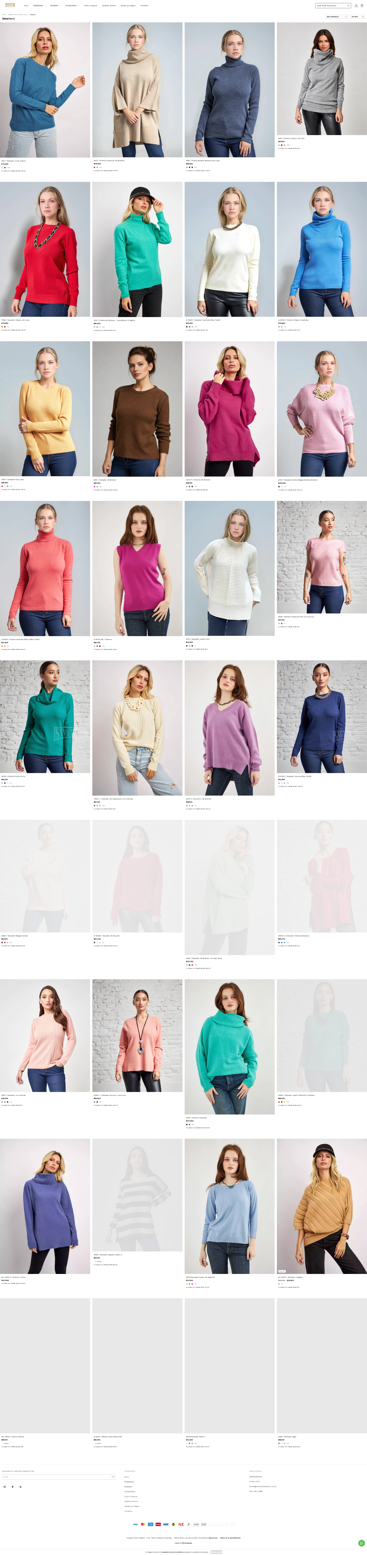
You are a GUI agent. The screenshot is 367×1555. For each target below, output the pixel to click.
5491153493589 (255, 1477)
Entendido (216, 1552)
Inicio (26, 6)
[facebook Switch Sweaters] (13, 1487)
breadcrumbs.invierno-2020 (18, 14)
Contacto (145, 6)
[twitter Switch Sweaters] (20, 1487)
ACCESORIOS (71, 6)
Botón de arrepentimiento (230, 1538)
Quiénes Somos (109, 6)
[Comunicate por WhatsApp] (361, 1543)
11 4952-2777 (254, 1482)
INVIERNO (54, 6)
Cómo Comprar (90, 6)
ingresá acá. (213, 1538)
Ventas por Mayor (128, 6)
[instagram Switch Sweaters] (5, 1487)
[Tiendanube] (184, 1544)
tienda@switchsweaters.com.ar (262, 1486)
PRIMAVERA (38, 6)
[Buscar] (348, 5)
